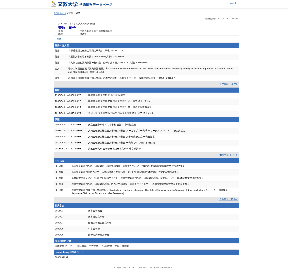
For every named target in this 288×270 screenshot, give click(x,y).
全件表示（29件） (228, 84)
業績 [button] (59, 39)
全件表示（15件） (228, 199)
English (232, 3)
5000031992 (61, 257)
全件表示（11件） (229, 154)
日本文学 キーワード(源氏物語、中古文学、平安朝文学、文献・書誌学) (92, 246)
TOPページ (60, 13)
